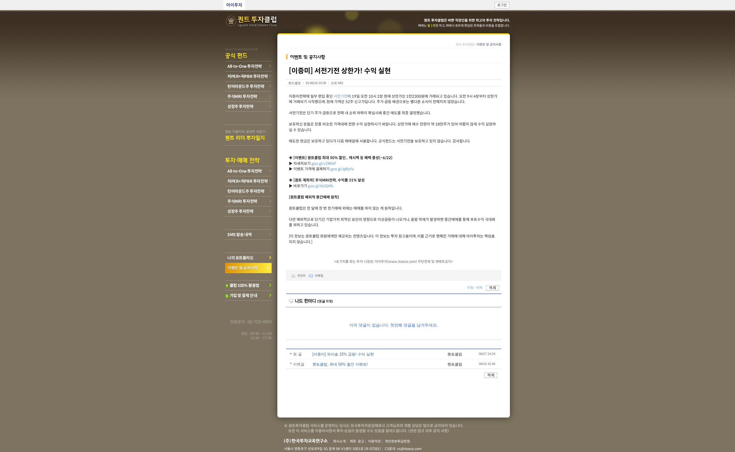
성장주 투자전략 (240, 106)
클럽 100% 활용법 (242, 285)
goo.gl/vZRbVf (324, 163)
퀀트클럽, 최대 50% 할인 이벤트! (340, 364)
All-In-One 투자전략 (244, 66)
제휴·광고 (357, 441)
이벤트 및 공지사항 (242, 268)
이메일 (319, 276)
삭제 (479, 287)
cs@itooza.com (409, 449)
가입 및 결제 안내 (241, 295)
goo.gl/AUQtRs (320, 185)
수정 (470, 287)
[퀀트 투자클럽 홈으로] (251, 22)
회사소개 (339, 441)
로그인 (502, 5)
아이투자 (234, 5)
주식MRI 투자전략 (242, 96)
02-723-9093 (259, 321)
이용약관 (374, 441)
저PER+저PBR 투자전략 (247, 76)
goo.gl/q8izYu (342, 169)
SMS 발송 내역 (239, 234)
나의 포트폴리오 (240, 257)
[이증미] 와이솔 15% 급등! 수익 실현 (343, 354)
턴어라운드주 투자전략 (245, 86)
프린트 (301, 276)
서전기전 (340, 96)
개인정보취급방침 (397, 441)
